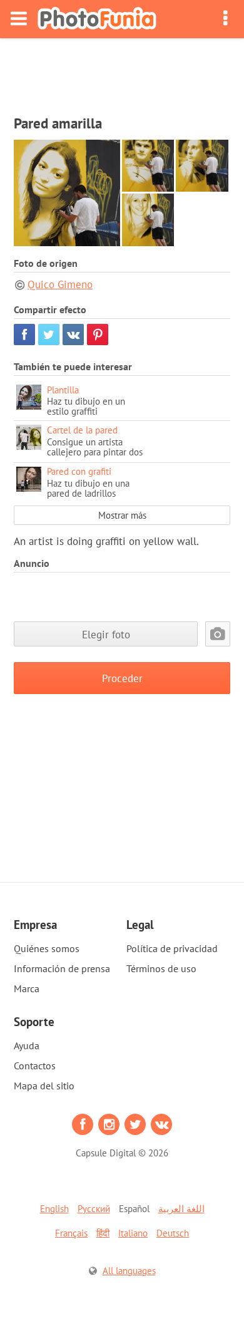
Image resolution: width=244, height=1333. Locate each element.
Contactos (35, 1065)
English (54, 1209)
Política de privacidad (172, 948)
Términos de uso (161, 968)
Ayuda (26, 1045)
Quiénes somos (46, 948)
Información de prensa (62, 968)
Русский (94, 1209)
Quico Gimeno (60, 284)
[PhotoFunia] (97, 19)
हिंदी (102, 1233)
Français (71, 1233)
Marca (26, 988)
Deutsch (172, 1233)
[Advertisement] (122, 72)
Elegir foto (106, 634)
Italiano (133, 1233)
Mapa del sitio (44, 1085)
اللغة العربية (181, 1209)
